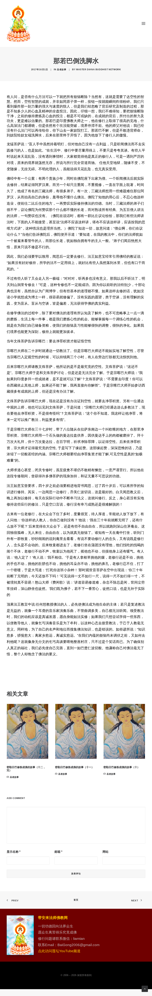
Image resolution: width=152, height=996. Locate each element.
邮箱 (58, 851)
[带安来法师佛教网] (19, 23)
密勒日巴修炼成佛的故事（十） (121, 767)
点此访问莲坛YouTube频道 (59, 951)
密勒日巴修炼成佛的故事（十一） (74, 767)
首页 (76, 900)
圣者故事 (61, 69)
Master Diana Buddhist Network (98, 69)
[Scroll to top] (145, 988)
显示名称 (13, 851)
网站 (105, 851)
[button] (143, 23)
